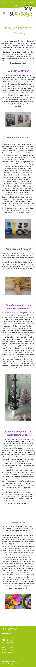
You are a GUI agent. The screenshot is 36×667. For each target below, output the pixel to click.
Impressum (6, 657)
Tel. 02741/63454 (8, 662)
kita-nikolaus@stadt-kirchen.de (13, 664)
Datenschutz (6, 661)
